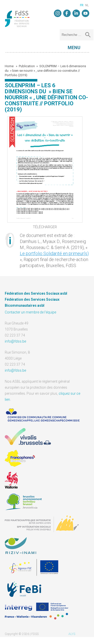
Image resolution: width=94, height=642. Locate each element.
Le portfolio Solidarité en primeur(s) (54, 253)
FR (81, 5)
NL (87, 5)
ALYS (71, 634)
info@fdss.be (15, 341)
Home (9, 66)
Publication (27, 66)
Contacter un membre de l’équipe (30, 312)
